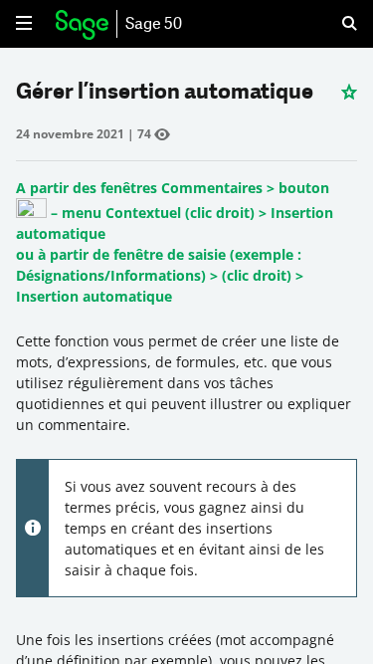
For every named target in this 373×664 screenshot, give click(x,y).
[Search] (337, 24)
